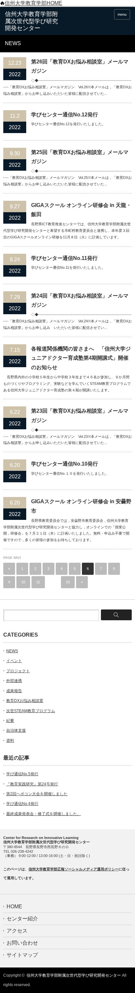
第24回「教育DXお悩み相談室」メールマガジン (79, 300)
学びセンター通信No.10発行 (64, 464)
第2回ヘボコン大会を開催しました (37, 794)
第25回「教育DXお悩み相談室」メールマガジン (79, 156)
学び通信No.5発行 (22, 774)
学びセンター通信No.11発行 (64, 258)
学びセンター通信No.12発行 (64, 114)
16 (68, 582)
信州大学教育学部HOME (33, 3)
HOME (14, 906)
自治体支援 (16, 730)
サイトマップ (22, 955)
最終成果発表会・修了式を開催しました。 (43, 814)
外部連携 (14, 680)
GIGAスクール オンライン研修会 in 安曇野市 (81, 506)
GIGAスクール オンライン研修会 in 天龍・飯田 (81, 209)
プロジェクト (18, 671)
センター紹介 (22, 918)
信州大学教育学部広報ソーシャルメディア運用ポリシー (74, 869)
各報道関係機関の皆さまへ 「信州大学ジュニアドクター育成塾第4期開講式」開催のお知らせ (81, 358)
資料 (10, 740)
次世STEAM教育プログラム (30, 711)
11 (38, 582)
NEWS (12, 651)
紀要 (10, 720)
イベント (14, 661)
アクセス (17, 930)
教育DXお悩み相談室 (24, 700)
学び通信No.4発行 (22, 803)
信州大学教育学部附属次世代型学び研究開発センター (74, 975)
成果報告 (14, 691)
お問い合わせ (22, 943)
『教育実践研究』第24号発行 (32, 784)
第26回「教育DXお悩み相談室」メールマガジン (79, 66)
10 (23, 582)
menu (122, 14)
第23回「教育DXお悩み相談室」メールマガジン (79, 415)
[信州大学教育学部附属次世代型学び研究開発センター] (32, 21)
